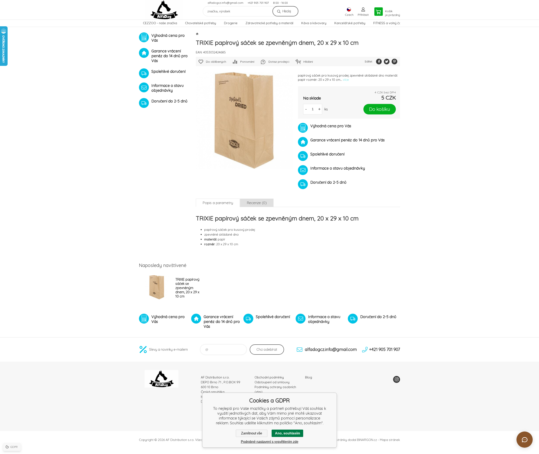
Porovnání (247, 62)
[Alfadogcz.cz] (197, 33)
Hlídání (308, 62)
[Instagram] (396, 379)
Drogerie (230, 23)
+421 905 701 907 (258, 2)
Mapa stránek (390, 440)
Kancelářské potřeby (349, 23)
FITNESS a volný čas (388, 23)
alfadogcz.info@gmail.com (225, 2)
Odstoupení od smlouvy (272, 382)
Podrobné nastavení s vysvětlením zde (269, 441)
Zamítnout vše (251, 433)
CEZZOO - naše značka (160, 23)
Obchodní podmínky (269, 377)
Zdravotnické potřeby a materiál (269, 23)
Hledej (286, 11)
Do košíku (379, 109)
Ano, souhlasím (287, 433)
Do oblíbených (216, 62)
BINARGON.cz (367, 440)
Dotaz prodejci (278, 62)
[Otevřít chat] (524, 439)
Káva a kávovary (313, 23)
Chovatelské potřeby (200, 23)
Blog (308, 377)
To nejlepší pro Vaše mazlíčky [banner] (164, 10)
